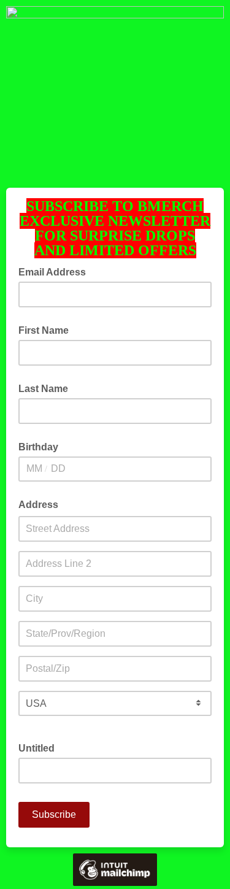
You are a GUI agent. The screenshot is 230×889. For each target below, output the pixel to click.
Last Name (43, 388)
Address (38, 504)
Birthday (38, 447)
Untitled (36, 748)
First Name (43, 330)
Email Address (55, 271)
